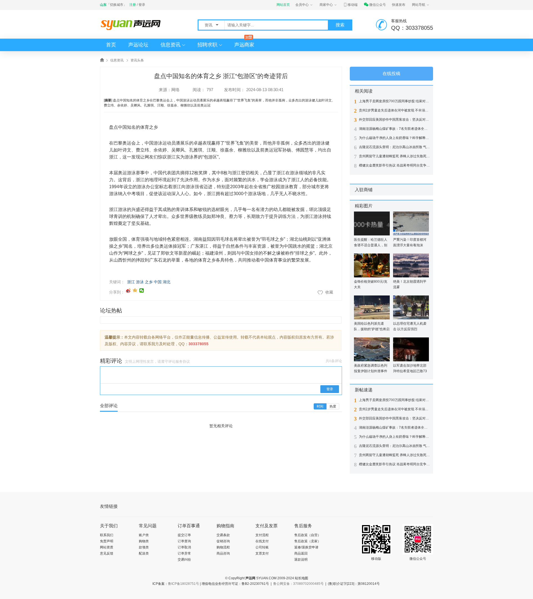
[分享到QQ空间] (135, 290)
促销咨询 (223, 541)
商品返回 (301, 553)
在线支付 (262, 541)
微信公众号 (377, 5)
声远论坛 (138, 45)
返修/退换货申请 (306, 547)
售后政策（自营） (307, 535)
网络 (175, 89)
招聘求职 (207, 45)
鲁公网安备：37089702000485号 (298, 584)
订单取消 (184, 547)
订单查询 (184, 541)
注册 (132, 5)
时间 (320, 406)
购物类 (144, 541)
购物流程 (223, 547)
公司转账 (262, 547)
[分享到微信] (141, 290)
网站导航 (418, 5)
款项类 (144, 547)
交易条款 (223, 535)
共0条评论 (334, 361)
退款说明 (301, 559)
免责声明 (106, 541)
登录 (142, 5)
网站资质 (106, 547)
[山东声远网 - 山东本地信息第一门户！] (132, 24)
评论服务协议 (179, 361)
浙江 (131, 282)
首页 (111, 45)
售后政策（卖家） (307, 541)
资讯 (209, 25)
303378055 (198, 344)
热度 (333, 406)
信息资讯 (170, 45)
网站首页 (283, 5)
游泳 (140, 282)
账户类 (144, 535)
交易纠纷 (184, 559)
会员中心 (302, 5)
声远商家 (244, 45)
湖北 (166, 282)
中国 (158, 282)
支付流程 (262, 535)
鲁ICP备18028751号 (183, 584)
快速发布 (398, 5)
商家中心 (326, 5)
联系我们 (106, 535)
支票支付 (262, 553)
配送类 (144, 553)
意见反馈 (106, 553)
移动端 (353, 5)
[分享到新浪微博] (128, 290)
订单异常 (184, 553)
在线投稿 (391, 73)
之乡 (149, 282)
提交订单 (184, 535)
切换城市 (116, 5)
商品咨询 (223, 553)
